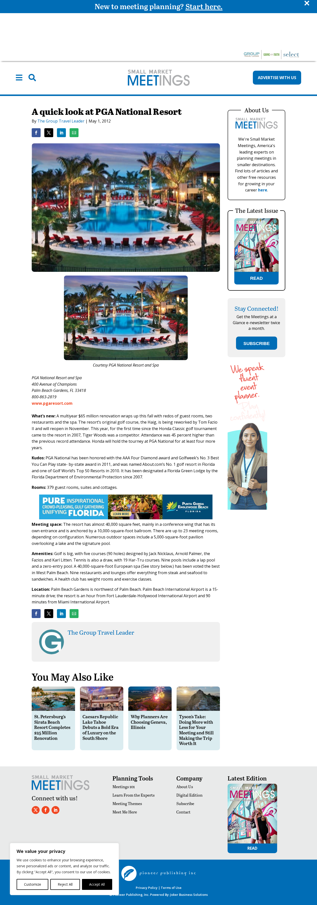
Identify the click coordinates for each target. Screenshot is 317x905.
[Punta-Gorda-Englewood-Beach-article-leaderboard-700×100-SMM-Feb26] (125, 518)
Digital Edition (189, 795)
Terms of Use (171, 887)
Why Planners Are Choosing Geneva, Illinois (149, 721)
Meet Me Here (124, 811)
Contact (183, 811)
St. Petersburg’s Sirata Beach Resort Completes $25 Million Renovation (52, 727)
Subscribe (185, 803)
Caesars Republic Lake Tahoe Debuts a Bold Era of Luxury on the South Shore (100, 727)
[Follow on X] (36, 810)
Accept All (97, 884)
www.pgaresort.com (52, 403)
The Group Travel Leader (60, 121)
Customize (32, 884)
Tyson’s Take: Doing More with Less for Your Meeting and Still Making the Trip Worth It (196, 729)
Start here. (204, 6)
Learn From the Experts (133, 795)
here (262, 190)
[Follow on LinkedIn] (55, 810)
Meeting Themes (127, 803)
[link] (36, 132)
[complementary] (64, 869)
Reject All (65, 884)
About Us (184, 786)
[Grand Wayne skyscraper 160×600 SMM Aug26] (247, 508)
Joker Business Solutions (189, 894)
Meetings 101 (123, 786)
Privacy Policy (147, 887)
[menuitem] (19, 77)
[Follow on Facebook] (46, 810)
